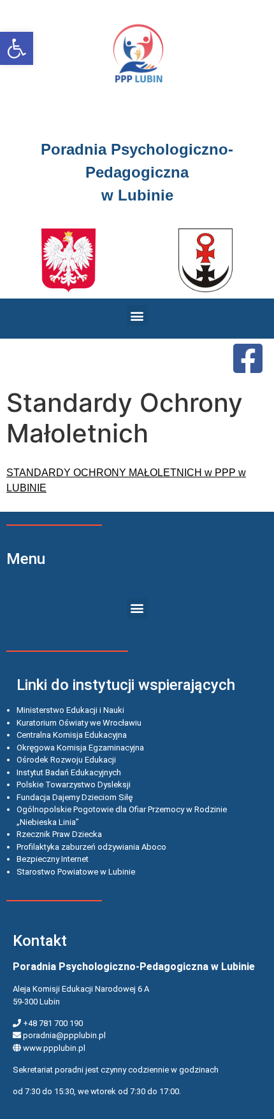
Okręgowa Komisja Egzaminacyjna (80, 747)
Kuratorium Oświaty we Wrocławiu (79, 723)
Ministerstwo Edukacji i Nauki (70, 710)
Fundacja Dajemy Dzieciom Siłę (75, 797)
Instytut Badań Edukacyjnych (69, 772)
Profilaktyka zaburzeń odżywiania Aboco (91, 847)
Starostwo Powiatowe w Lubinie (76, 871)
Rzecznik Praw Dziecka (59, 834)
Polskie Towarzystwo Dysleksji (74, 784)
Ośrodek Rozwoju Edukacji (66, 759)
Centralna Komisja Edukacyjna (72, 735)
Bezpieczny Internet (53, 859)
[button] (16, 48)
